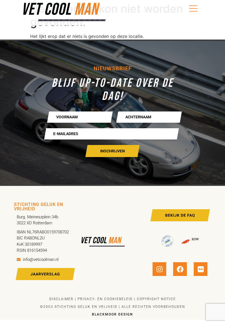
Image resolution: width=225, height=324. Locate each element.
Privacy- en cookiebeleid (104, 299)
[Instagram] (159, 269)
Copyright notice (156, 299)
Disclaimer (61, 299)
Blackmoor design (112, 314)
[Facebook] (180, 269)
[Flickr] (200, 269)
